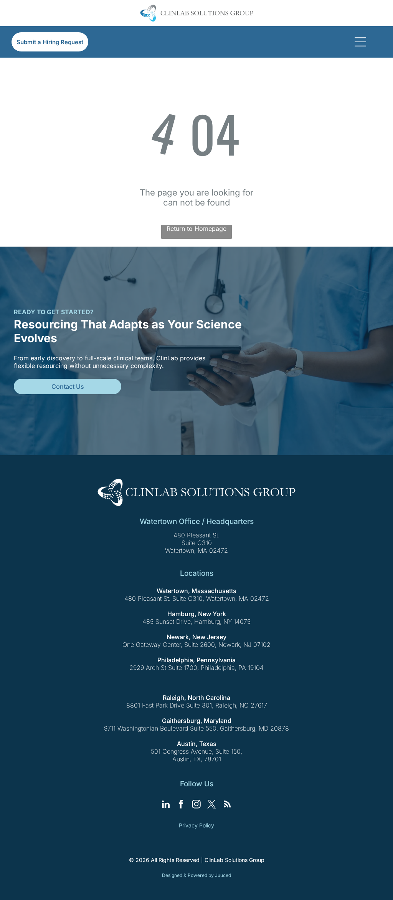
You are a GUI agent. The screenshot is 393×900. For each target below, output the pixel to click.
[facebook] (181, 805)
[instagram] (196, 805)
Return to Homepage (196, 228)
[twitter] (212, 805)
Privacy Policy (196, 825)
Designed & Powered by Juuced (196, 875)
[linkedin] (166, 805)
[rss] (227, 805)
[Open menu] (360, 42)
